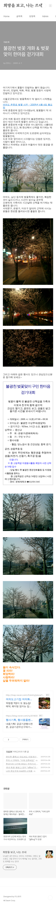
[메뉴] (50, 5)
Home (6, 16)
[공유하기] (11, 739)
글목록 (19, 16)
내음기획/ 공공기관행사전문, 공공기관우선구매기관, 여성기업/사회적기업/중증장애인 (19, 725)
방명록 (32, 16)
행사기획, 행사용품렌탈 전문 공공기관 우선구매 (18, 720)
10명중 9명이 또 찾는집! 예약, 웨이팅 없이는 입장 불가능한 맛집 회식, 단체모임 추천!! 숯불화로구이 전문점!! (19, 705)
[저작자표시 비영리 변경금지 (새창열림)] (35, 739)
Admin (45, 16)
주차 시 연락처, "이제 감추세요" (20, 760)
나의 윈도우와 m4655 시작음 (19, 771)
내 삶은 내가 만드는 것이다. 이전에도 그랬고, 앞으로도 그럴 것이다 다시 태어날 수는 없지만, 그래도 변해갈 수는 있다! (22, 859)
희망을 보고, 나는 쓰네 (23, 6)
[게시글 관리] (15, 739)
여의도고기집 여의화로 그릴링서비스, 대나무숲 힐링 (19, 699)
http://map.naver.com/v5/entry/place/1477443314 (25, 695)
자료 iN (9, 751)
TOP (50, 897)
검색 (44, 6)
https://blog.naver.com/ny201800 (22, 715)
